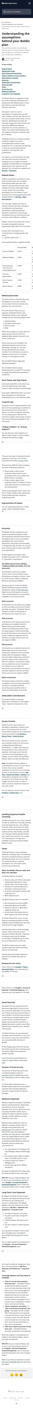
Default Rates (7, 69)
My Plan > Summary (9, 171)
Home (5, 1398)
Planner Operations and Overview (12, 24)
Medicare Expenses (9, 91)
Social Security (7, 89)
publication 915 (7, 1075)
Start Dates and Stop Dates (12, 73)
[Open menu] (29, 3)
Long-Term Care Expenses (11, 94)
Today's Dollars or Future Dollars (14, 76)
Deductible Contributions (11, 82)
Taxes (4, 87)
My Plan (20, 1398)
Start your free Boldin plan (11, 1362)
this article (17, 1235)
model (11, 1136)
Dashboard (12, 1398)
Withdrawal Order (8, 71)
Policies (16, 1400)
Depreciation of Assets (10, 78)
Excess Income (7, 85)
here (3, 1063)
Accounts (5, 80)
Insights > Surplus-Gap (10, 793)
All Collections (6, 22)
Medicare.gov (6, 1130)
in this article (23, 461)
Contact (27, 1398)
